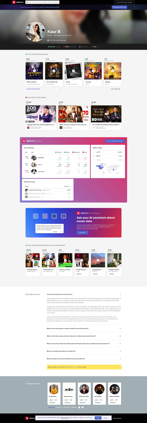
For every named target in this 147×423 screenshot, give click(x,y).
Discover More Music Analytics (125, 2)
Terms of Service (117, 418)
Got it (98, 418)
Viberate (17, 2)
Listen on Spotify (114, 88)
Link (44, 190)
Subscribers (77, 152)
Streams (68, 152)
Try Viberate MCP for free (119, 7)
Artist (32, 152)
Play (34, 70)
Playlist (26, 186)
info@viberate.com (72, 367)
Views (85, 152)
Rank (26, 152)
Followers (59, 152)
